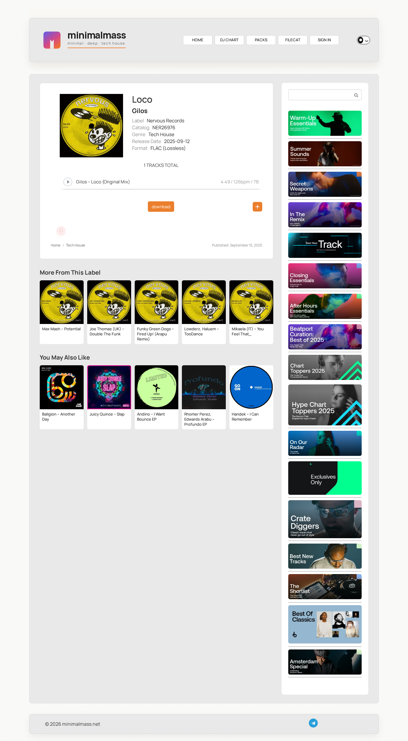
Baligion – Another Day (58, 416)
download (161, 206)
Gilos (140, 110)
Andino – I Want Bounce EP (151, 416)
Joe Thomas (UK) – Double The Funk (107, 331)
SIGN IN (324, 39)
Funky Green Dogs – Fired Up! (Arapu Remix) (155, 334)
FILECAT (292, 39)
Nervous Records (165, 120)
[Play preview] (67, 181)
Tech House (161, 134)
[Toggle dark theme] (363, 40)
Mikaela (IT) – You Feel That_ (248, 331)
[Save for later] (257, 207)
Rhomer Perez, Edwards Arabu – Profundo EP (199, 419)
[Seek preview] (161, 188)
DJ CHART (229, 39)
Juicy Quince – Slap (107, 414)
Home (55, 245)
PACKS (261, 39)
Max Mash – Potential (61, 328)
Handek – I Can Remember (245, 416)
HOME (197, 39)
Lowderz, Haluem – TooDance (201, 331)
